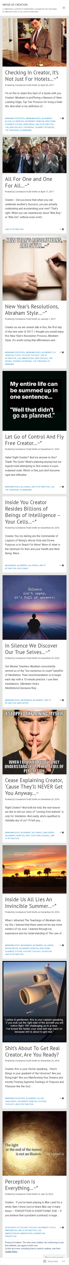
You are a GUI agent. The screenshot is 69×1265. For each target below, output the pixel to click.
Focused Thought (31, 355)
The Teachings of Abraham (18, 130)
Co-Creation (18, 121)
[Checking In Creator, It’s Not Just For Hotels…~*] (34, 42)
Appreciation (11, 948)
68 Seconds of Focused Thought (21, 1227)
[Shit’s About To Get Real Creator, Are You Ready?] (34, 1001)
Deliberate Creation (34, 121)
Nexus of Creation (15, 4)
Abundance (10, 565)
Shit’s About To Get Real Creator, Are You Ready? (32, 1051)
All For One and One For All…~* (28, 182)
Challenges (48, 832)
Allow (8, 121)
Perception (10, 1236)
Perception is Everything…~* (21, 1184)
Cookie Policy (11, 1251)
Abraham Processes (15, 118)
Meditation (22, 703)
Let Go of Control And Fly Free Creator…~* (34, 440)
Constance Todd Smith (26, 85)
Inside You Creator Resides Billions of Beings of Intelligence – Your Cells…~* (32, 512)
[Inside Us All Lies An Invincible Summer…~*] (34, 869)
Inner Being (28, 124)
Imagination (11, 1230)
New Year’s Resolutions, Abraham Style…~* (32, 309)
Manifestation (12, 1233)
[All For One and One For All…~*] (34, 155)
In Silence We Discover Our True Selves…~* (31, 648)
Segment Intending (44, 127)
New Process (16, 127)
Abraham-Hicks (33, 118)
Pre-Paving (28, 127)
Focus (18, 355)
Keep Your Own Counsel (37, 836)
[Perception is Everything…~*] (34, 1143)
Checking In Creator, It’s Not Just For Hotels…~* (31, 75)
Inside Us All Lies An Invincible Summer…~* (30, 902)
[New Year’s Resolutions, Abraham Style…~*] (34, 268)
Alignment (47, 118)
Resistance (22, 568)
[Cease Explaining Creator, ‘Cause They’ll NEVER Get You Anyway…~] (34, 742)
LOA (7, 127)
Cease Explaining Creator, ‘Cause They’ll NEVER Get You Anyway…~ (34, 787)
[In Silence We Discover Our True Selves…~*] (34, 607)
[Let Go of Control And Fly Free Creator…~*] (34, 401)
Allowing (25, 487)
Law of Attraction (44, 124)
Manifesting (28, 358)
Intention (47, 951)
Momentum (39, 1233)
